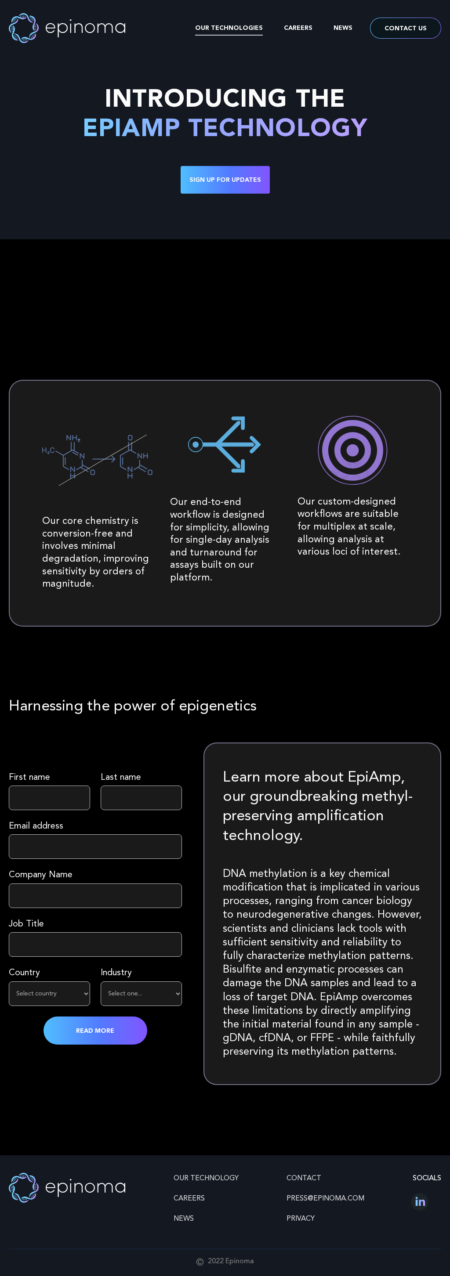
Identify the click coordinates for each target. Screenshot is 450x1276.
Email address (36, 826)
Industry (116, 973)
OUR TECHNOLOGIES (229, 28)
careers (189, 1198)
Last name (121, 777)
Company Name (41, 875)
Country (24, 973)
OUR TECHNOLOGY (206, 1178)
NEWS (343, 28)
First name (29, 777)
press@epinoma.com (325, 1198)
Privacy (301, 1218)
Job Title (26, 924)
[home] (67, 28)
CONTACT (304, 1178)
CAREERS (298, 28)
